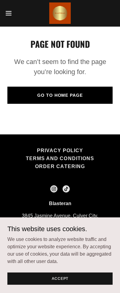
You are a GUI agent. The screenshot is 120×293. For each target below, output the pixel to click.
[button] (11, 13)
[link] (60, 13)
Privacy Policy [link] (60, 150)
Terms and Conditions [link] (60, 158)
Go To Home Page (59, 95)
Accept (60, 278)
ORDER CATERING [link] (60, 166)
